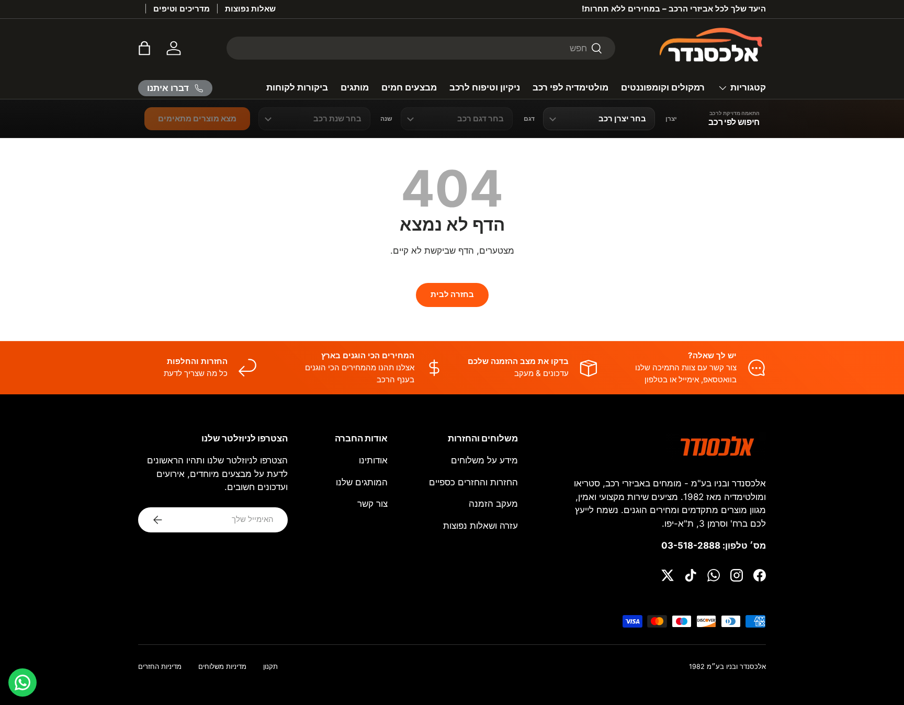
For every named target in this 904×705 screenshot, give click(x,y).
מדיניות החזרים (160, 666)
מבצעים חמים (409, 87)
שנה (386, 118)
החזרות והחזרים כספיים (473, 482)
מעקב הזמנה (493, 503)
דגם (529, 118)
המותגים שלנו (362, 482)
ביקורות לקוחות (297, 87)
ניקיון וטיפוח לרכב (484, 87)
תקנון (270, 666)
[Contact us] (22, 682)
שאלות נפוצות (250, 9)
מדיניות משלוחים (222, 666)
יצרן (671, 118)
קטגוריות (748, 87)
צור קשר (372, 503)
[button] (144, 48)
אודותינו (373, 460)
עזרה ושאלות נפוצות (480, 525)
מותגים (355, 87)
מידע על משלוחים (484, 460)
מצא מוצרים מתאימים (197, 118)
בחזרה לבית (452, 294)
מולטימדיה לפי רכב (570, 87)
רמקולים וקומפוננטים (663, 87)
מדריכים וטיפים (181, 9)
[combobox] (421, 48)
